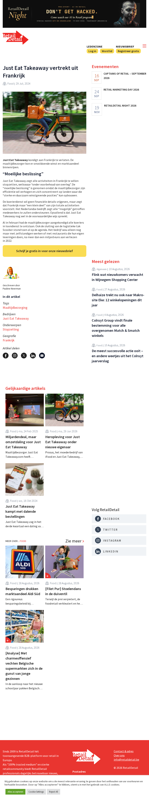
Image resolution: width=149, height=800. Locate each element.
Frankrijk (9, 340)
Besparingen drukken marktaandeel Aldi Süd (22, 591)
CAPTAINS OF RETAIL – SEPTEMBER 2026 (125, 76)
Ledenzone (94, 46)
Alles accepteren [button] (15, 791)
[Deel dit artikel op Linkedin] (33, 355)
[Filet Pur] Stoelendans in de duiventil (63, 591)
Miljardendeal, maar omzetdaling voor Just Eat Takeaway (23, 441)
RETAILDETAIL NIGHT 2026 (120, 105)
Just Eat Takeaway (16, 318)
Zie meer (73, 541)
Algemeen (101, 269)
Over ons (119, 755)
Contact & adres (124, 751)
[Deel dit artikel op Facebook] (6, 355)
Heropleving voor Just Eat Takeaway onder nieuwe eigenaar (62, 441)
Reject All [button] (53, 791)
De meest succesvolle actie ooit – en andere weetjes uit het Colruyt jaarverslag (117, 355)
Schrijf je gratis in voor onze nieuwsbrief (44, 251)
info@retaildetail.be (126, 759)
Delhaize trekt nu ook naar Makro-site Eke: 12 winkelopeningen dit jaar (118, 300)
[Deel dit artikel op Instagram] (15, 355)
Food (10, 83)
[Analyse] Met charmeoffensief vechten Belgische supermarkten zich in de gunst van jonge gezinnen (24, 666)
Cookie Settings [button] (36, 791)
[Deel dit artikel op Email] (42, 355)
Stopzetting (11, 329)
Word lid (107, 51)
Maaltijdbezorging (15, 307)
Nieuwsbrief (125, 46)
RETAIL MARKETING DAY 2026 (121, 89)
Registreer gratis (128, 51)
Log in (92, 51)
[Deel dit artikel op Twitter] (24, 355)
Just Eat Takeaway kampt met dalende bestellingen (20, 511)
